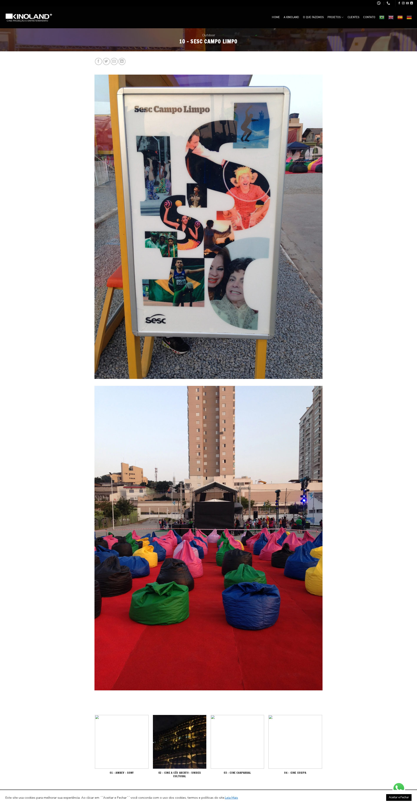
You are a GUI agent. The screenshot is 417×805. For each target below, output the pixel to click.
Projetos (334, 17)
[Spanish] (400, 17)
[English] (391, 17)
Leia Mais (231, 798)
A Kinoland (291, 17)
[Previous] (95, 752)
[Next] (322, 752)
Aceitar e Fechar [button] (399, 797)
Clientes (353, 17)
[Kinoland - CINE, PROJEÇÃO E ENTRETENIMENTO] (29, 17)
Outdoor (208, 35)
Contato (369, 17)
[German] (409, 17)
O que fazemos (313, 17)
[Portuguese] (381, 17)
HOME (276, 17)
